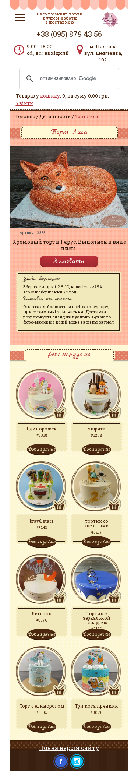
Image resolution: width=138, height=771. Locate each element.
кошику (50, 95)
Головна (25, 116)
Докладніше (42, 449)
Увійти (24, 103)
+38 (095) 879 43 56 (69, 34)
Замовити (69, 261)
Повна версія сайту (69, 747)
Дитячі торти (55, 116)
